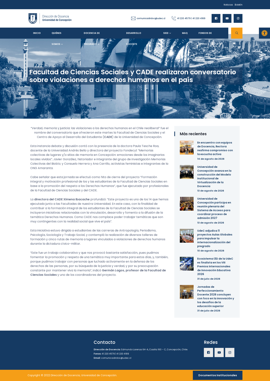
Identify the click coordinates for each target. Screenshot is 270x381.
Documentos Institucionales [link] (217, 375)
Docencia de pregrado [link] (92, 35)
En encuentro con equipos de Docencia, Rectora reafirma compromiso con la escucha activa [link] (215, 148)
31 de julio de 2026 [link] (208, 278)
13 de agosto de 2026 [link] (210, 190)
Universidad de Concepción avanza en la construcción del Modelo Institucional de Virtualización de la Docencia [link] (214, 176)
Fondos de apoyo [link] (205, 35)
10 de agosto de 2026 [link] (210, 250)
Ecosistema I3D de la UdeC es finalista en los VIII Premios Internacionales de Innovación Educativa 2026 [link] (215, 266)
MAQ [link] (185, 33)
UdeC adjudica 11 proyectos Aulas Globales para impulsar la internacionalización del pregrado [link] (214, 238)
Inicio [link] (37, 33)
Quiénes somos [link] (56, 35)
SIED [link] (165, 33)
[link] (264, 33)
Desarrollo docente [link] (133, 35)
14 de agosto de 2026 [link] (210, 158)
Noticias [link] (228, 4)
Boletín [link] (238, 4)
